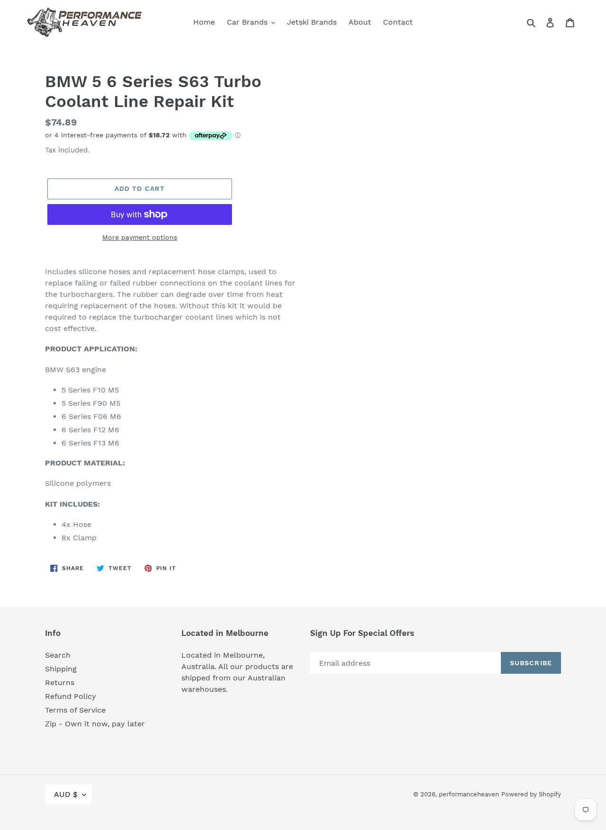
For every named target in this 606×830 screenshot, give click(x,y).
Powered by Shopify (531, 794)
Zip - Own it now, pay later (95, 723)
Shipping (61, 668)
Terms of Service (75, 709)
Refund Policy (70, 696)
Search (58, 655)
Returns (59, 682)
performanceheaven (469, 794)
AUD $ (66, 794)
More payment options (139, 237)
